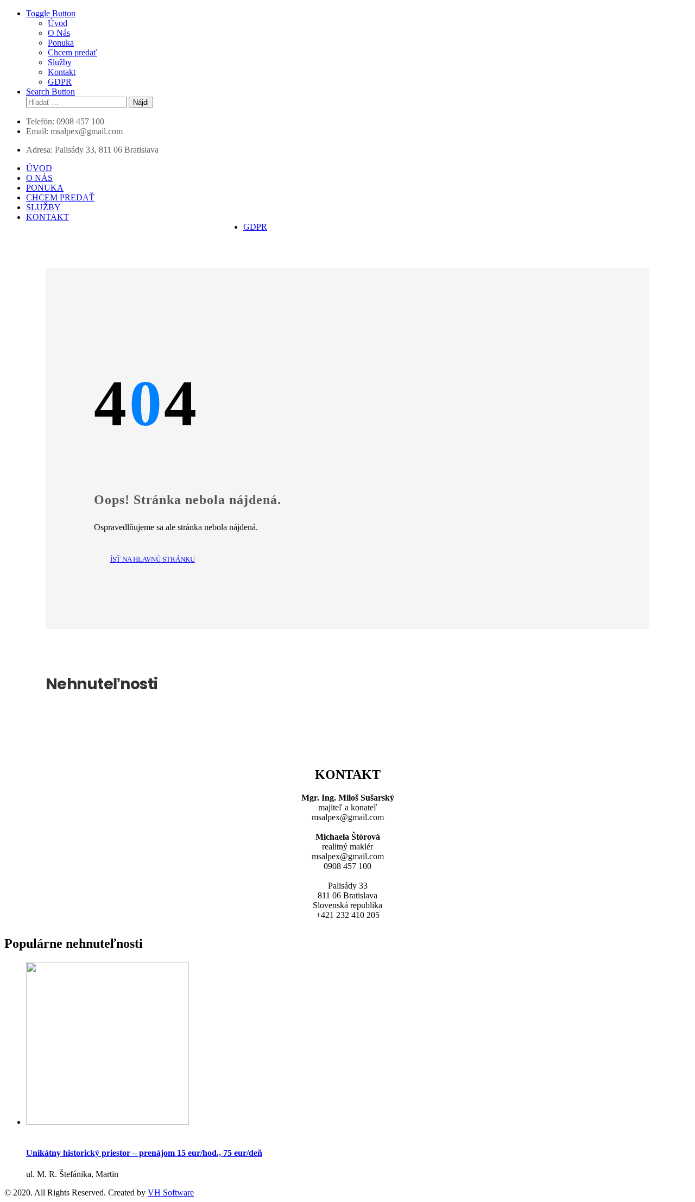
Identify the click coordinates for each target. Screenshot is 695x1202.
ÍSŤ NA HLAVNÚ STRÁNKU (152, 559)
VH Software (171, 1192)
